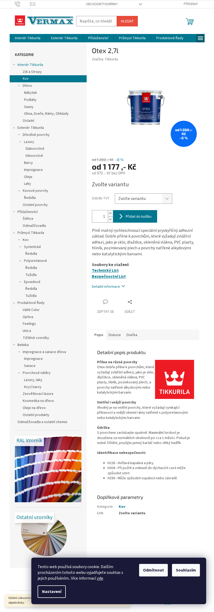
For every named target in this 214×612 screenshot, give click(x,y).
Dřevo (27, 85)
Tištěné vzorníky (36, 337)
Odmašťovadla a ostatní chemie (42, 422)
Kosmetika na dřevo (38, 400)
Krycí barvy (32, 387)
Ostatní (28, 120)
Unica (27, 330)
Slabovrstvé (34, 148)
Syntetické (32, 247)
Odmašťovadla (34, 225)
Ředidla (30, 197)
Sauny (28, 106)
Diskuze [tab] (115, 335)
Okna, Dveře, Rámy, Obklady (46, 113)
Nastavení (51, 591)
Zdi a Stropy (32, 71)
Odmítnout (153, 570)
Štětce (28, 218)
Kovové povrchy (35, 190)
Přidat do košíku (139, 216)
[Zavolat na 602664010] (22, 4)
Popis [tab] (98, 335)
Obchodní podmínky (102, 4)
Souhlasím (186, 570)
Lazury (29, 142)
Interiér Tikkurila (30, 64)
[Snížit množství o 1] (110, 219)
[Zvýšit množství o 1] (110, 213)
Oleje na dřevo (34, 408)
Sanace (29, 365)
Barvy (28, 162)
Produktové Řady (31, 302)
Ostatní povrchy (35, 204)
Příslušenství (27, 212)
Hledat (127, 21)
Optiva (28, 317)
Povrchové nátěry (37, 373)
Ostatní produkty (36, 415)
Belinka (23, 345)
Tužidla (31, 275)
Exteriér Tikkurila (30, 127)
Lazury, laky (33, 380)
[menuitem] (28, 38)
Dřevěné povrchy (36, 134)
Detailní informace (106, 286)
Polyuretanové (35, 260)
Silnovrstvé (34, 155)
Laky (27, 183)
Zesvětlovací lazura (38, 393)
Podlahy (30, 99)
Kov (26, 78)
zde (100, 578)
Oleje (28, 177)
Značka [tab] (131, 335)
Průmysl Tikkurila (30, 232)
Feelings (29, 323)
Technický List (105, 270)
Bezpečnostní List (109, 276)
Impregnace (33, 169)
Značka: (105, 59)
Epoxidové (32, 282)
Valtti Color (31, 310)
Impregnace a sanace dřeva (44, 352)
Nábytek (30, 92)
